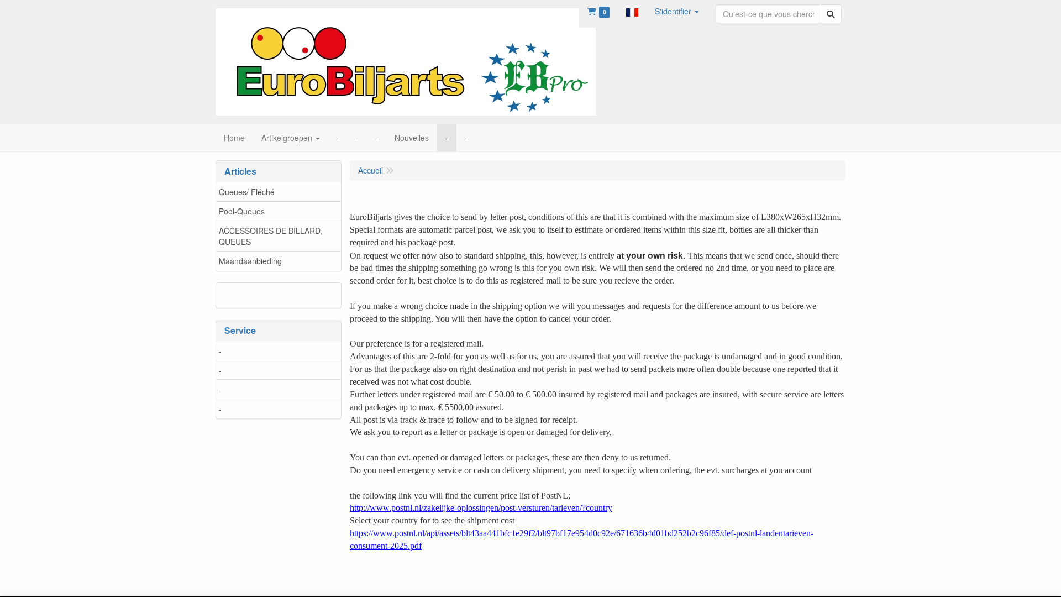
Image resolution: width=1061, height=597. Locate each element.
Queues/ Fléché (247, 191)
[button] (632, 11)
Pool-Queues (242, 211)
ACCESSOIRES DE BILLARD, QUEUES (271, 236)
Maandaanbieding (250, 260)
